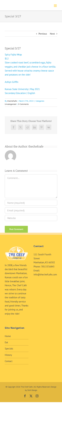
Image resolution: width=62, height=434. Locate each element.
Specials (9, 348)
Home (8, 336)
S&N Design (32, 390)
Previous (42, 33)
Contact (8, 361)
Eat (6, 342)
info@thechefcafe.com (45, 274)
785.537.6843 (47, 266)
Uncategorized (10, 104)
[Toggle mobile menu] (55, 5)
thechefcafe (12, 101)
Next (52, 33)
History (8, 354)
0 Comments (23, 104)
